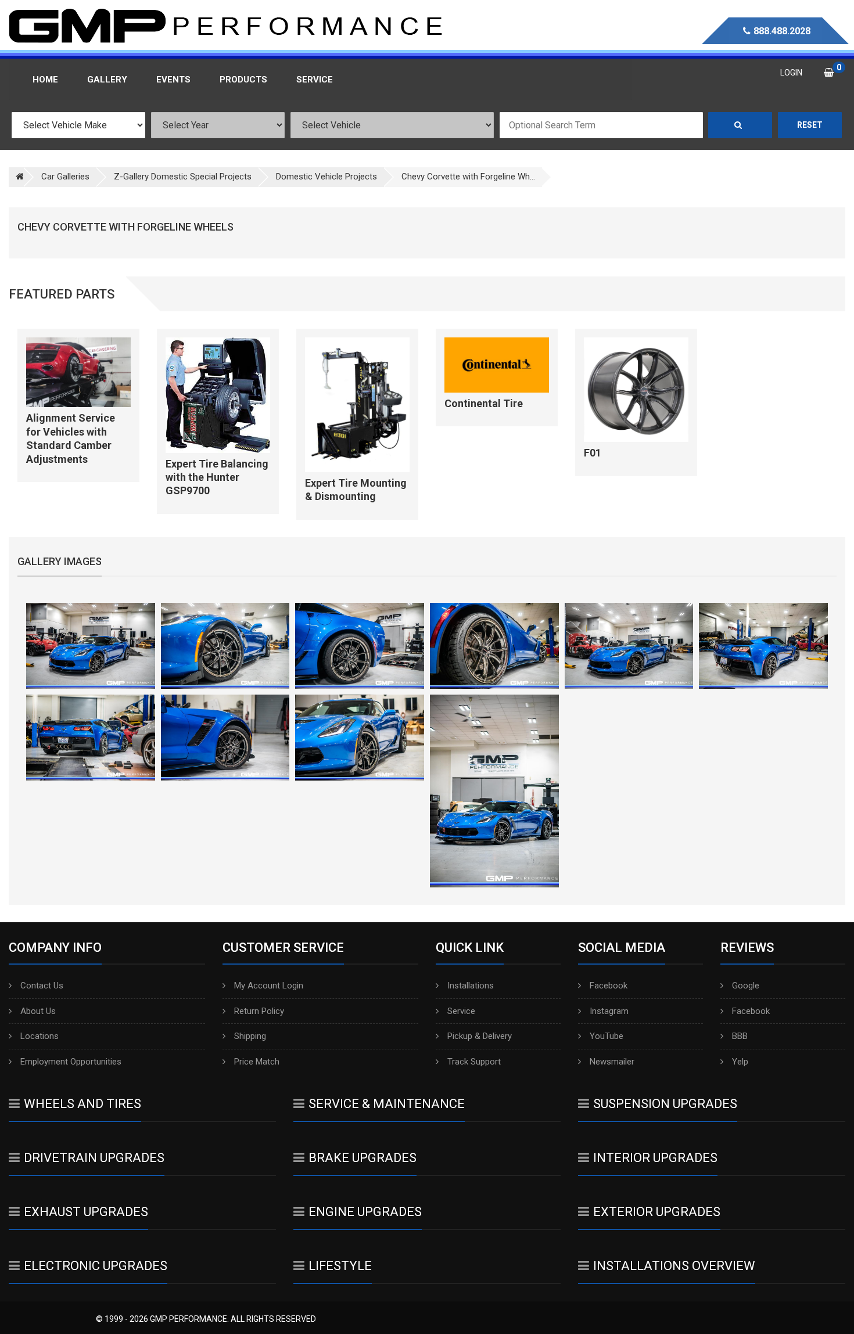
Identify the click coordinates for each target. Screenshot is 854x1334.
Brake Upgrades (362, 1157)
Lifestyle (340, 1266)
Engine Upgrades (365, 1211)
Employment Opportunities (70, 1061)
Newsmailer (612, 1061)
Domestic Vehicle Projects (326, 176)
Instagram (609, 1011)
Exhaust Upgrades (86, 1211)
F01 (592, 453)
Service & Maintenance (386, 1103)
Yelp (740, 1061)
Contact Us (41, 985)
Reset (810, 125)
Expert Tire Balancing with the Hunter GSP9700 (217, 477)
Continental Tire (483, 403)
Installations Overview (674, 1266)
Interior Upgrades (655, 1157)
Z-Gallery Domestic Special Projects (183, 176)
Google (745, 985)
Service (461, 1011)
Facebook (608, 985)
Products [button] (243, 79)
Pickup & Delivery (479, 1036)
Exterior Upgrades (656, 1211)
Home (45, 79)
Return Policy (259, 1011)
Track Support (474, 1061)
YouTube (606, 1036)
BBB (740, 1036)
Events (173, 79)
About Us (38, 1011)
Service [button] (314, 79)
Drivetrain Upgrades (94, 1157)
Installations (470, 985)
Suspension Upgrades (665, 1103)
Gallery (107, 79)
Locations (39, 1036)
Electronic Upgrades (95, 1266)
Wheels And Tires (82, 1103)
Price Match (256, 1061)
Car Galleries (65, 176)
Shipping (250, 1036)
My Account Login (268, 985)
